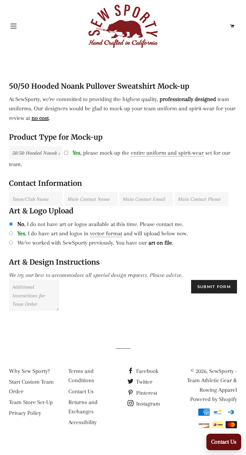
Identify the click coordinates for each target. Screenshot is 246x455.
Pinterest (146, 393)
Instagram (147, 403)
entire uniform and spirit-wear (167, 153)
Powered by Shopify (213, 399)
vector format (106, 233)
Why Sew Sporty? (29, 371)
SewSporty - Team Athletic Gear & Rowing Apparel (212, 380)
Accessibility (82, 422)
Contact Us (81, 391)
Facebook (146, 371)
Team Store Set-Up (31, 402)
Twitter (143, 382)
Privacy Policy (25, 413)
